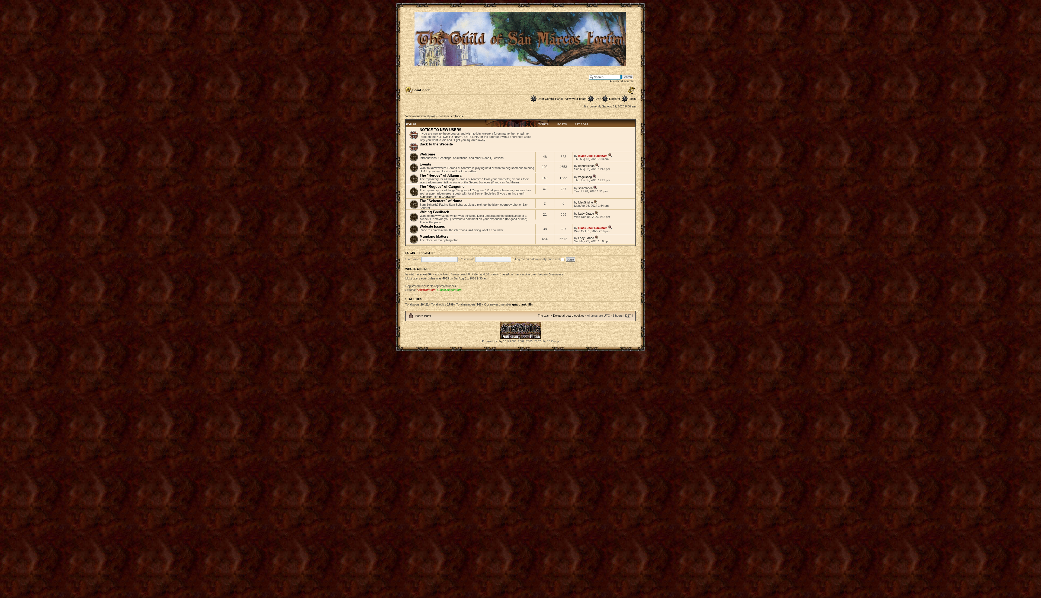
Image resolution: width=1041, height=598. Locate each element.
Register (614, 98)
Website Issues (432, 226)
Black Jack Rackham (593, 155)
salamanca (585, 188)
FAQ (598, 98)
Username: (412, 259)
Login (632, 98)
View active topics (451, 116)
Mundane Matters (434, 236)
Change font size (631, 90)
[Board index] (520, 63)
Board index (421, 90)
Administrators (426, 289)
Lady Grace (586, 213)
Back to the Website (436, 144)
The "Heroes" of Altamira (440, 175)
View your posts (575, 98)
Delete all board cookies (568, 315)
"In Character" (446, 196)
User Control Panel (550, 98)
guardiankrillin (522, 304)
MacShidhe (585, 202)
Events (425, 164)
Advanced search (621, 81)
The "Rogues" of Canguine (442, 187)
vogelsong (585, 177)
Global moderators (449, 289)
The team (544, 315)
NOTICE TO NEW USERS (440, 130)
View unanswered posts (421, 116)
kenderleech (586, 165)
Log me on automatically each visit (538, 259)
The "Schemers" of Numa (441, 201)
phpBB (502, 341)
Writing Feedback (434, 212)
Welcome (427, 154)
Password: (467, 259)
